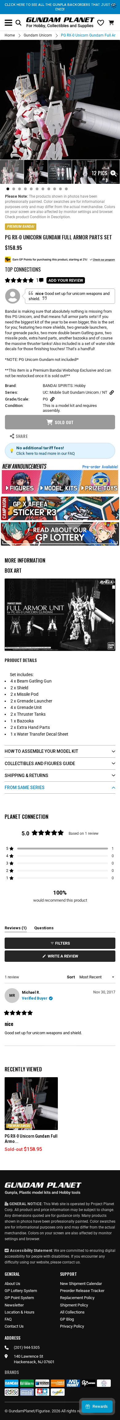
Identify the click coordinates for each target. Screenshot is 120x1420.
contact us (71, 1262)
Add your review (65, 280)
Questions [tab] (44, 929)
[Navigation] (8, 23)
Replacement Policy (77, 1297)
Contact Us (14, 1326)
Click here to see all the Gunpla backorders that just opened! (60, 6)
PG (45, 399)
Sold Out (64, 422)
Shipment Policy (74, 1305)
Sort (71, 977)
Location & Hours (19, 1312)
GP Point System (19, 1297)
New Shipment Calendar (81, 1283)
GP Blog (67, 1319)
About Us (12, 1283)
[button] (112, 22)
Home (10, 35)
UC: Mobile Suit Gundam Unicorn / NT (75, 392)
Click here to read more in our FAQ (45, 453)
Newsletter (14, 1305)
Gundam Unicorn (38, 35)
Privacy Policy (72, 1326)
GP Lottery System (21, 1290)
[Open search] (18, 23)
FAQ (8, 1319)
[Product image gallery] (60, 100)
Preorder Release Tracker (82, 1290)
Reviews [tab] (16, 929)
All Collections (72, 1312)
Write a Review (64, 958)
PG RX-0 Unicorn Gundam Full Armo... (31, 1139)
